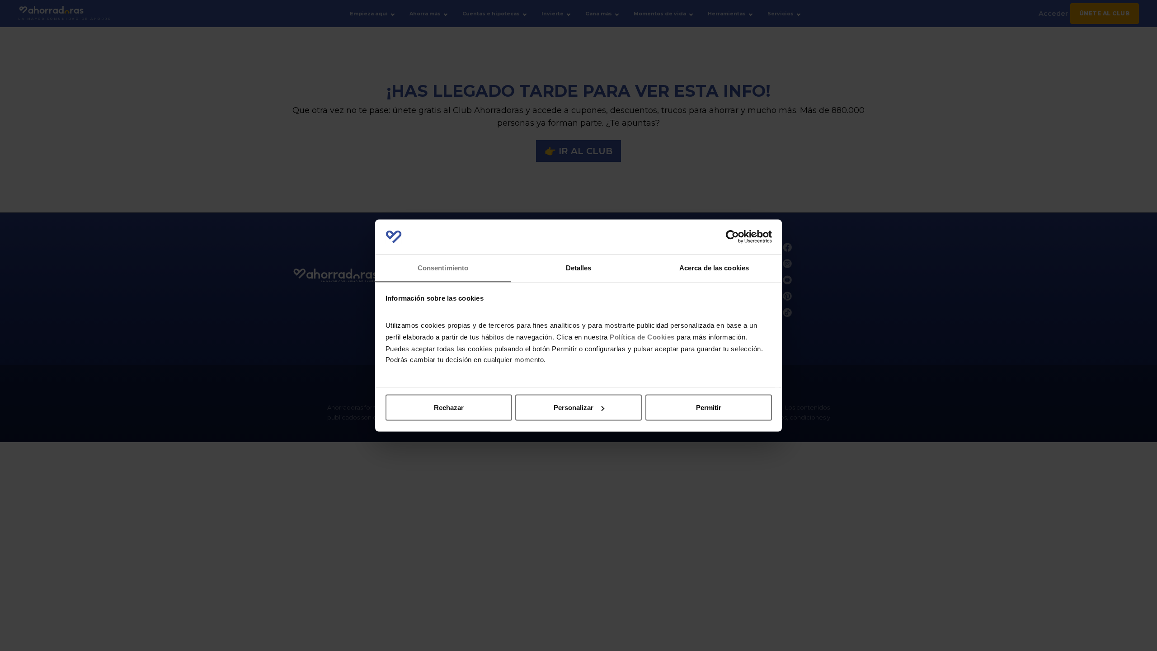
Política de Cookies (642, 336)
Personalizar (573, 407)
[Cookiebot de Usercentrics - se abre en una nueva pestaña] (732, 237)
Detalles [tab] (579, 267)
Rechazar (449, 407)
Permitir (708, 407)
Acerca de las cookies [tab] (714, 267)
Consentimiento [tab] (443, 267)
